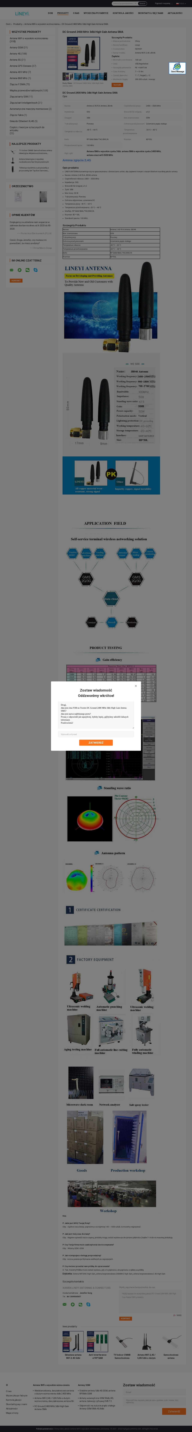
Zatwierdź (96, 742)
